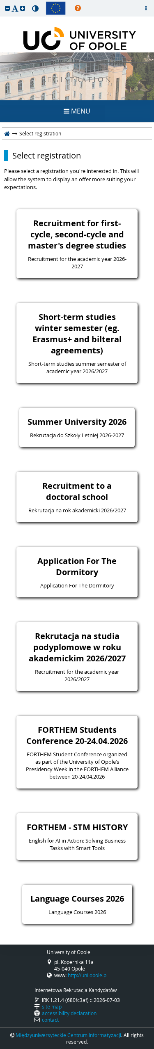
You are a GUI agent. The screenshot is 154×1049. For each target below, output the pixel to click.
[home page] (7, 133)
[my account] (146, 8)
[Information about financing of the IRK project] (55, 8)
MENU (79, 111)
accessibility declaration (69, 1013)
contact (50, 1019)
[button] (7, 8)
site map (52, 1006)
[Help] (78, 8)
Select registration (46, 155)
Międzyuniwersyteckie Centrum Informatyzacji (68, 1035)
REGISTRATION (77, 81)
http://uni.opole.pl (88, 975)
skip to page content (2, 2)
